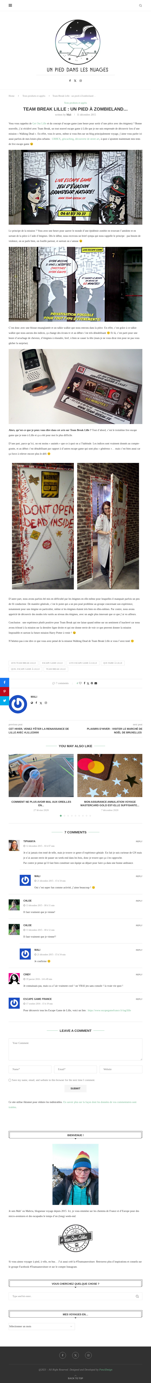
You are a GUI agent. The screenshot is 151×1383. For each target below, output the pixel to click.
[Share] (4, 682)
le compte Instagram (66, 1266)
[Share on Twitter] (88, 683)
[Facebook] (70, 80)
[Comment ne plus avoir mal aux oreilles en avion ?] (41, 775)
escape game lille (52, 663)
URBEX (56, 139)
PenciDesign (105, 1369)
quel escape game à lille (25, 669)
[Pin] (4, 691)
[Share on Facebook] (84, 683)
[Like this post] (80, 683)
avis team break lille (23, 663)
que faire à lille (112, 663)
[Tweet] (4, 700)
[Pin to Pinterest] (92, 683)
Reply (139, 842)
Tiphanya (29, 841)
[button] (13, 785)
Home (12, 95)
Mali (68, 114)
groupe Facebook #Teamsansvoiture (29, 1266)
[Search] (140, 5)
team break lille (56, 669)
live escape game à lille (83, 663)
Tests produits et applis (33, 95)
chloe (27, 900)
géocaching (68, 139)
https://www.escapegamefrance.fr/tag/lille (109, 1010)
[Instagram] (81, 80)
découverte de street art (87, 139)
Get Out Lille (39, 123)
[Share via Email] (95, 683)
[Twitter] (75, 80)
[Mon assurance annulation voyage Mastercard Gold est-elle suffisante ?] (109, 775)
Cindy (27, 974)
